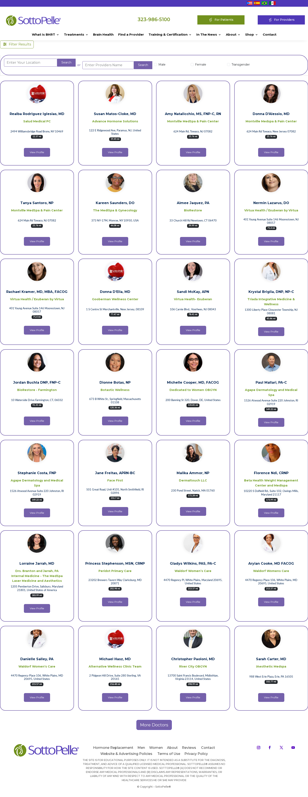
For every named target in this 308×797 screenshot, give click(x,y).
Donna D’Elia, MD (115, 292)
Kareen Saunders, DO (115, 203)
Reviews (189, 748)
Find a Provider (131, 34)
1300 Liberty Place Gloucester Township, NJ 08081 (271, 312)
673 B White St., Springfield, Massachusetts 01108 (115, 401)
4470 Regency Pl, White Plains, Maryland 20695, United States (193, 582)
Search (66, 62)
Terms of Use (168, 754)
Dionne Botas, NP (115, 382)
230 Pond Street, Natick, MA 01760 (193, 490)
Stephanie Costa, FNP (37, 473)
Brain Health (103, 34)
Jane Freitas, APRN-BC (115, 473)
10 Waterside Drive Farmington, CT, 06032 (37, 400)
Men (141, 748)
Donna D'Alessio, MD (271, 114)
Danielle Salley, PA (36, 659)
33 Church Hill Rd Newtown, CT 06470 (193, 220)
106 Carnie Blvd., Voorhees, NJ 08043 (193, 309)
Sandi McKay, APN (193, 292)
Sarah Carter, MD (271, 659)
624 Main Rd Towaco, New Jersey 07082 (271, 131)
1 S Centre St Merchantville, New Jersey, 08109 (115, 309)
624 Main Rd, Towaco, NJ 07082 (192, 131)
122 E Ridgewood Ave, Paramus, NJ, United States (115, 132)
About (231, 34)
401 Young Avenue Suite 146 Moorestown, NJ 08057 (271, 221)
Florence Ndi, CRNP (271, 473)
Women (156, 748)
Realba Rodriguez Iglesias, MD (37, 114)
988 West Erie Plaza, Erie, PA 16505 (271, 676)
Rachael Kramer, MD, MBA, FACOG (36, 292)
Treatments (74, 34)
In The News (206, 34)
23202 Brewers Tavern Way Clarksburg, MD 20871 (115, 582)
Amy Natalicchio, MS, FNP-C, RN (193, 114)
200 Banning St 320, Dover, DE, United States (193, 400)
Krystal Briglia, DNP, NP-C (271, 292)
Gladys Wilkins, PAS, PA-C (193, 563)
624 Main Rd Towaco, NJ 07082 (37, 220)
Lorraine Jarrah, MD (36, 563)
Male (162, 64)
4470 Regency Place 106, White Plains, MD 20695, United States (271, 582)
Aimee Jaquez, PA (193, 203)
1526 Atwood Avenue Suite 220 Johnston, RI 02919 (271, 402)
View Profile (37, 152)
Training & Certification (168, 34)
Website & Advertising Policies (126, 754)
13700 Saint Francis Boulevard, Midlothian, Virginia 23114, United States (193, 677)
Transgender (241, 64)
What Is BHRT (43, 34)
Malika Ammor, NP (193, 473)
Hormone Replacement (113, 748)
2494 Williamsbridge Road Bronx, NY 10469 (36, 131)
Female (200, 64)
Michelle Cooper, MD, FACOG (193, 382)
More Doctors (154, 724)
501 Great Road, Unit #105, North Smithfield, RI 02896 (115, 491)
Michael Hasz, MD (115, 659)
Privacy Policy (196, 754)
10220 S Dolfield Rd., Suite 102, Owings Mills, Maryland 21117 (271, 493)
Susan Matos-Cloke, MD (115, 114)
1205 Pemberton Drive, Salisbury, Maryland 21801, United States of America (37, 588)
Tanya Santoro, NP (36, 203)
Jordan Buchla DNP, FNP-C (37, 382)
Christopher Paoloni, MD (193, 659)
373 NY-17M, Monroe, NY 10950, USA (115, 220)
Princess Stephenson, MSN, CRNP (115, 563)
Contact (269, 34)
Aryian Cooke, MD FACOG (271, 563)
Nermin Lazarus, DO (271, 203)
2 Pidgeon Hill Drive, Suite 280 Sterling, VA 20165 (115, 677)
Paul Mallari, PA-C (271, 382)
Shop (249, 34)
